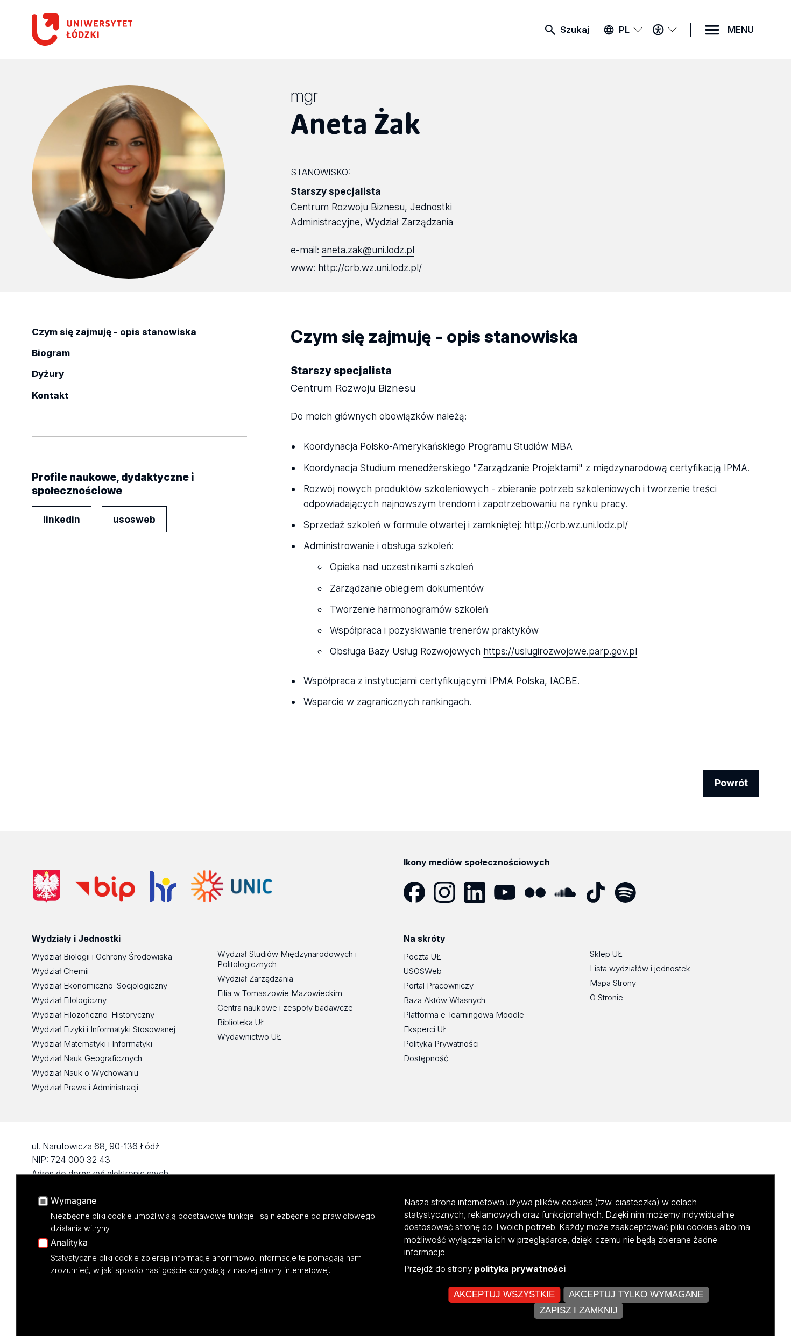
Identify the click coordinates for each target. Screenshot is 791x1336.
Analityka (69, 1243)
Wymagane (73, 1201)
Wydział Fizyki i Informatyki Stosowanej (103, 1029)
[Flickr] (539, 892)
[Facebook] (419, 892)
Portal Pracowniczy (439, 985)
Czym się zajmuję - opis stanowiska (114, 331)
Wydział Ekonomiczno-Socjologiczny (99, 985)
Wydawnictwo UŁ (249, 1037)
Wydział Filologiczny (69, 1000)
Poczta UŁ (422, 956)
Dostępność (426, 1058)
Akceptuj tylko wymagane (636, 1294)
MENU (741, 29)
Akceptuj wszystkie (504, 1294)
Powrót (731, 782)
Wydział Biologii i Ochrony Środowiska (102, 956)
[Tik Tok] (599, 892)
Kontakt (50, 395)
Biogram (51, 352)
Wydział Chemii (60, 971)
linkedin (61, 519)
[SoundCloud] (569, 892)
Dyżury (48, 373)
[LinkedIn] (479, 892)
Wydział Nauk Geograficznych (87, 1058)
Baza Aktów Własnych (444, 1000)
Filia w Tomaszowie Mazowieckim (279, 993)
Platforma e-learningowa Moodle (464, 1015)
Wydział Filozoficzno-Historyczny (93, 1015)
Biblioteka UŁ (241, 1022)
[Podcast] (660, 892)
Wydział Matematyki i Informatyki (92, 1044)
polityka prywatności (520, 1268)
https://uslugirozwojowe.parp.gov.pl (560, 651)
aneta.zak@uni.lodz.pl (368, 249)
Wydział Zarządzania (255, 978)
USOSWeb (423, 971)
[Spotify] (630, 892)
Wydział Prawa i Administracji (85, 1087)
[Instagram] (449, 892)
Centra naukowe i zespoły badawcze (285, 1008)
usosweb (134, 519)
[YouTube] (509, 892)
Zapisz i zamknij (579, 1310)
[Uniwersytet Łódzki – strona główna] (112, 29)
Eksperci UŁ (426, 1029)
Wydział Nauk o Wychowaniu (85, 1073)
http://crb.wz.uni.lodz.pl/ (370, 267)
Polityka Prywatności (441, 1044)
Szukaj (574, 29)
